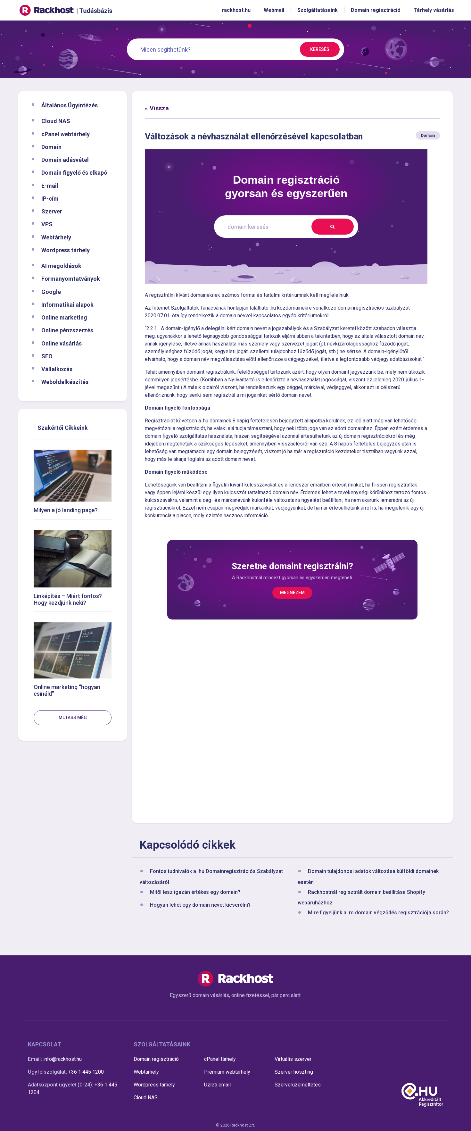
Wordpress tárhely (65, 249)
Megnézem (292, 592)
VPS (47, 224)
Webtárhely (56, 237)
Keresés (319, 49)
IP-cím (50, 198)
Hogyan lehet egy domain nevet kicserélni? (200, 905)
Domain (51, 146)
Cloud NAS (55, 121)
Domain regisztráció (156, 1059)
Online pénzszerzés (67, 330)
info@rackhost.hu (62, 1059)
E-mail (49, 185)
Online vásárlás (61, 343)
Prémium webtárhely (227, 1072)
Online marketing (64, 317)
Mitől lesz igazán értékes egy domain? (195, 892)
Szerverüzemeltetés (298, 1085)
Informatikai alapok (67, 304)
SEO (47, 356)
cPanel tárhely (220, 1059)
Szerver (51, 211)
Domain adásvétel (65, 159)
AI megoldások (61, 265)
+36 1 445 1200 (86, 1072)
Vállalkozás (56, 369)
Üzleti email (217, 1085)
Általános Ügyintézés (69, 105)
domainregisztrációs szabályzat (374, 308)
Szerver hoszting (294, 1072)
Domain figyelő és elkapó (74, 172)
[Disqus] (292, 720)
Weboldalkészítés (64, 381)
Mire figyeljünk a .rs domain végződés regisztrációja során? (378, 913)
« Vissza (157, 108)
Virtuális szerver (293, 1059)
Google (51, 291)
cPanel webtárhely (65, 133)
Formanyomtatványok (70, 278)
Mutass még (73, 717)
